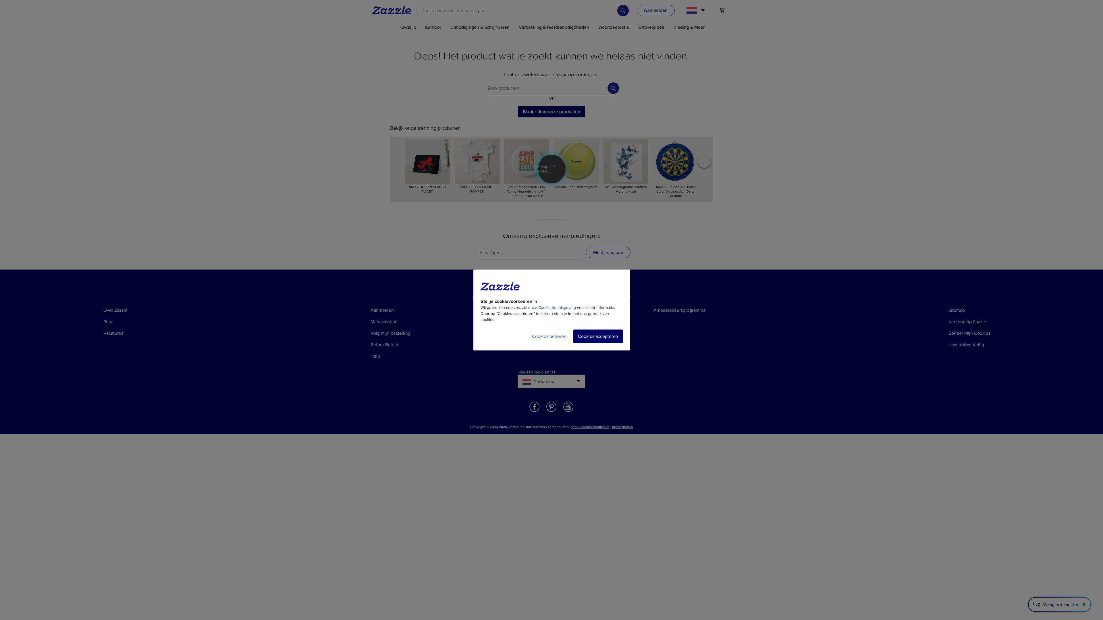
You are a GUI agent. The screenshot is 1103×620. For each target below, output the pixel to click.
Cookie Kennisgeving (557, 307)
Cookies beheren (549, 336)
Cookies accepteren (598, 336)
